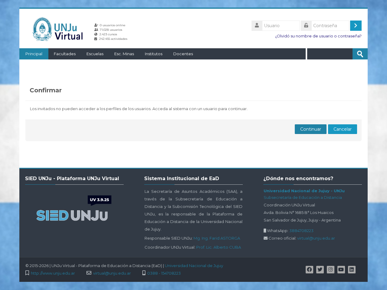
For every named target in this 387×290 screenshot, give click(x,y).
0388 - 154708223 (164, 273)
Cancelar (342, 129)
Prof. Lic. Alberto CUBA (218, 247)
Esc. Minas (124, 53)
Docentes (183, 53)
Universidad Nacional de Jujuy (194, 265)
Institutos (153, 53)
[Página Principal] (59, 29)
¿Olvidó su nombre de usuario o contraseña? (318, 36)
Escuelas (94, 53)
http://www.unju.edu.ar (53, 273)
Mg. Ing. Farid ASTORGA (217, 238)
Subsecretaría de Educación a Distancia (303, 197)
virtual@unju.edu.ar (316, 238)
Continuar (310, 129)
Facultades (65, 53)
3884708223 (301, 230)
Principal (33, 53)
